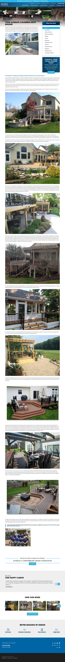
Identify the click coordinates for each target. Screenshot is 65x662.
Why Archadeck (43, 5)
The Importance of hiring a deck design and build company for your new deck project (24, 75)
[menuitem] (25, 5)
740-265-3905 (61, 3)
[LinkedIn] (55, 643)
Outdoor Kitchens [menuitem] (48, 32)
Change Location (44, 3)
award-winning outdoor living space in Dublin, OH (15, 470)
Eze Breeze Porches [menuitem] (48, 42)
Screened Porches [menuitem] (48, 46)
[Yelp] (55, 645)
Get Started (59, 5)
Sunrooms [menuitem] (47, 44)
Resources (52, 5)
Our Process (53, 3)
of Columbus (35, 3)
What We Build (25, 5)
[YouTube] (57, 643)
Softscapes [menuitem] (47, 48)
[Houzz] (53, 645)
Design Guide (56, 632)
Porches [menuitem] (46, 38)
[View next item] (59, 584)
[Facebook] (53, 643)
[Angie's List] (59, 645)
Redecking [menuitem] (47, 40)
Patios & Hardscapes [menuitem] (49, 34)
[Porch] (57, 647)
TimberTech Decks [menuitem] (48, 50)
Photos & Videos (34, 5)
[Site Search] (63, 5)
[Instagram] (59, 647)
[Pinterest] (57, 645)
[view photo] (11, 606)
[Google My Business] (59, 643)
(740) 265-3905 (6, 645)
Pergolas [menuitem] (46, 36)
